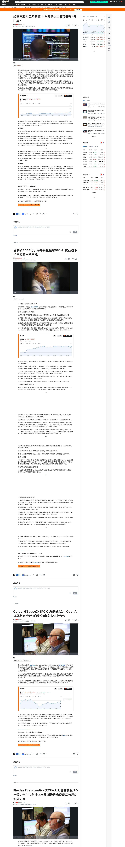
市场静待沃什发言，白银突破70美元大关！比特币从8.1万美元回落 (96, 118)
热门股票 (85, 174)
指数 (87, 16)
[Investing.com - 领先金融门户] (5, 1)
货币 (84, 16)
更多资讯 (93, 136)
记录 (61, 7)
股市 (19, 7)
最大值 (39, 103)
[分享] (65, 25)
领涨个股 (91, 146)
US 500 (84, 44)
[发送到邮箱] (41, 223)
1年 (33, 103)
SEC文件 (64, 7)
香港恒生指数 (85, 37)
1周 (23, 103)
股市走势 (85, 142)
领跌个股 (96, 146)
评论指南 (15, 244)
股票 (96, 16)
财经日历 (55, 4)
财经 (35, 7)
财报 (58, 7)
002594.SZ (34, 316)
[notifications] (119, 1)
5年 (36, 103)
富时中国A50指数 (86, 34)
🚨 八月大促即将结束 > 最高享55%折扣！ (99, 1)
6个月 (30, 103)
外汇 (22, 7)
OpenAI (32, 674)
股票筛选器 (61, 4)
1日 (21, 103)
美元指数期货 (85, 46)
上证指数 (85, 32)
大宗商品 (92, 16)
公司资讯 (44, 7)
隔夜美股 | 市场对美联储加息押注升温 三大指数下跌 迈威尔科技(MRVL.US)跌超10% (96, 124)
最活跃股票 (85, 146)
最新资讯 (5, 7)
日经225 (85, 39)
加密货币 (39, 7)
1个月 (27, 103)
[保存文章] (69, 25)
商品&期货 (27, 7)
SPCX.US (62, 674)
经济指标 (31, 7)
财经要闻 (15, 7)
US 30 (84, 41)
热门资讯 (11, 7)
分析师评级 (54, 7)
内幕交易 (48, 7)
